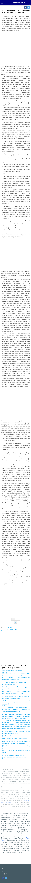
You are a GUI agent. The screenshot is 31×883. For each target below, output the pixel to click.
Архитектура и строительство (15, 813)
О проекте (5, 869)
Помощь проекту (19, 2)
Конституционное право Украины (14, 788)
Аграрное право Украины (11, 769)
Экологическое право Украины (20, 806)
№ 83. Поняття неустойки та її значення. (14, 738)
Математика (25, 834)
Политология (5, 838)
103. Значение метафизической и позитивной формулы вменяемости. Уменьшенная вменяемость (16, 709)
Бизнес (18, 817)
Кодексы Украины (21, 786)
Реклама (4, 842)
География (24, 819)
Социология (25, 842)
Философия (25, 846)
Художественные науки (22, 848)
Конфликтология (6, 832)
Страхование (5, 844)
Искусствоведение (7, 830)
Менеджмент (14, 836)
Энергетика (25, 850)
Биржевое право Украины (10, 775)
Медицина (4, 836)
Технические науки (21, 844)
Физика (17, 846)
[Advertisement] (15, 48)
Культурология (22, 832)
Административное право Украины (18, 771)
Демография (14, 821)
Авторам (4, 872)
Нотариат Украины (13, 794)
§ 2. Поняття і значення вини (11, 736)
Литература (5, 834)
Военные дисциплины (9, 819)
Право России (17, 838)
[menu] (2, 3)
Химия (10, 848)
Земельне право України (19, 782)
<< (28, 4)
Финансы (4, 848)
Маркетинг (14, 834)
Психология (25, 840)
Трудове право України (21, 802)
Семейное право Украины (21, 796)
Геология (4, 821)
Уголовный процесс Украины (10, 804)
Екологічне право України (10, 779)
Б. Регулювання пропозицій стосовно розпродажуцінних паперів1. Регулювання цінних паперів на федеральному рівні (16, 716)
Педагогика (25, 836)
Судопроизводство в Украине (10, 800)
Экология (5, 850)
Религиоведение (14, 842)
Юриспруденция (6, 852)
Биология (26, 817)
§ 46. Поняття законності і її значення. (14, 758)
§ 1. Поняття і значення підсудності (13, 755)
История (24, 830)
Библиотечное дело (7, 817)
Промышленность (13, 840)
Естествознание (13, 823)
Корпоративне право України (10, 790)
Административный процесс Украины (14, 773)
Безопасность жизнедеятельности (14, 815)
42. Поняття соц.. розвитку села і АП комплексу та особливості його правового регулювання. (16, 703)
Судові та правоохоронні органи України (15, 798)
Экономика (15, 850)
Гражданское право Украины (21, 777)
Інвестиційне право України (9, 784)
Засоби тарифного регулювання (12, 670)
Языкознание (17, 852)
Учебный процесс (7, 846)
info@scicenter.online (8, 874)
